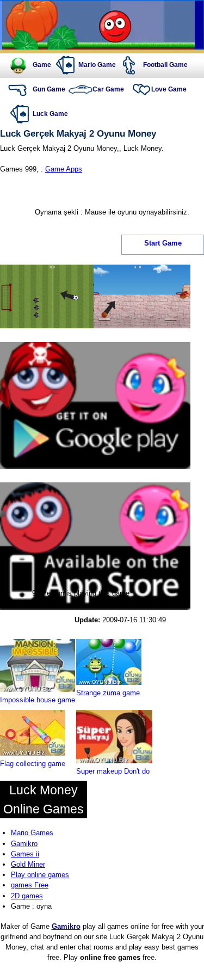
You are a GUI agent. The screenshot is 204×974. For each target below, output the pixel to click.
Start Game (163, 243)
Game (42, 65)
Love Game (169, 89)
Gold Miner (28, 864)
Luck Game (50, 114)
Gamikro (24, 844)
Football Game (165, 65)
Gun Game (49, 89)
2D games (27, 896)
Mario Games (32, 833)
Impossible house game (37, 700)
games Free (29, 885)
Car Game (108, 89)
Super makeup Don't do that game (113, 776)
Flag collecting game (32, 763)
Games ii (25, 854)
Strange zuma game (108, 693)
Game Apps (63, 169)
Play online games (40, 875)
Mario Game (97, 65)
